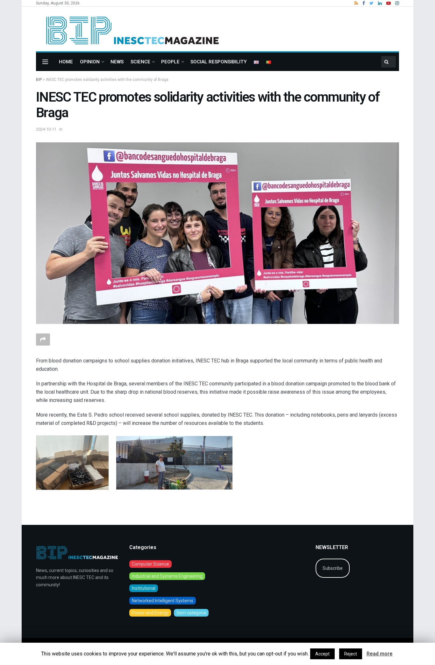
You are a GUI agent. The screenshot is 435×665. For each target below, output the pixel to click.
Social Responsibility (218, 62)
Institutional (143, 588)
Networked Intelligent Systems (162, 600)
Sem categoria (191, 612)
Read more (380, 654)
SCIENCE (140, 62)
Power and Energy (150, 612)
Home (66, 62)
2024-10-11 (46, 129)
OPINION (90, 62)
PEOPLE (170, 62)
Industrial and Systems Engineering (167, 576)
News (117, 62)
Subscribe (333, 568)
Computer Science (150, 564)
